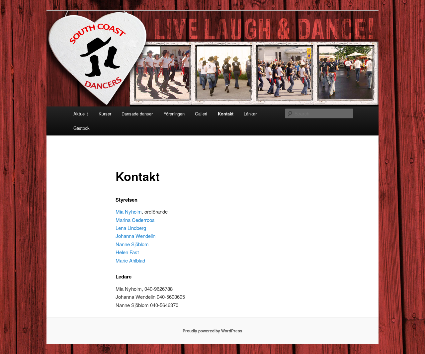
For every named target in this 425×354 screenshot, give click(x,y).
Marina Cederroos (135, 219)
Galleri (201, 113)
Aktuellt (80, 113)
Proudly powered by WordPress (212, 331)
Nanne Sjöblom (132, 244)
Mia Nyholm (129, 211)
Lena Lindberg (131, 227)
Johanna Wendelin (135, 235)
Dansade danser (137, 113)
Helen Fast (127, 252)
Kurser (105, 113)
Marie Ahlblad (130, 260)
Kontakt (225, 113)
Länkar (250, 113)
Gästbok (81, 128)
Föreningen (174, 113)
